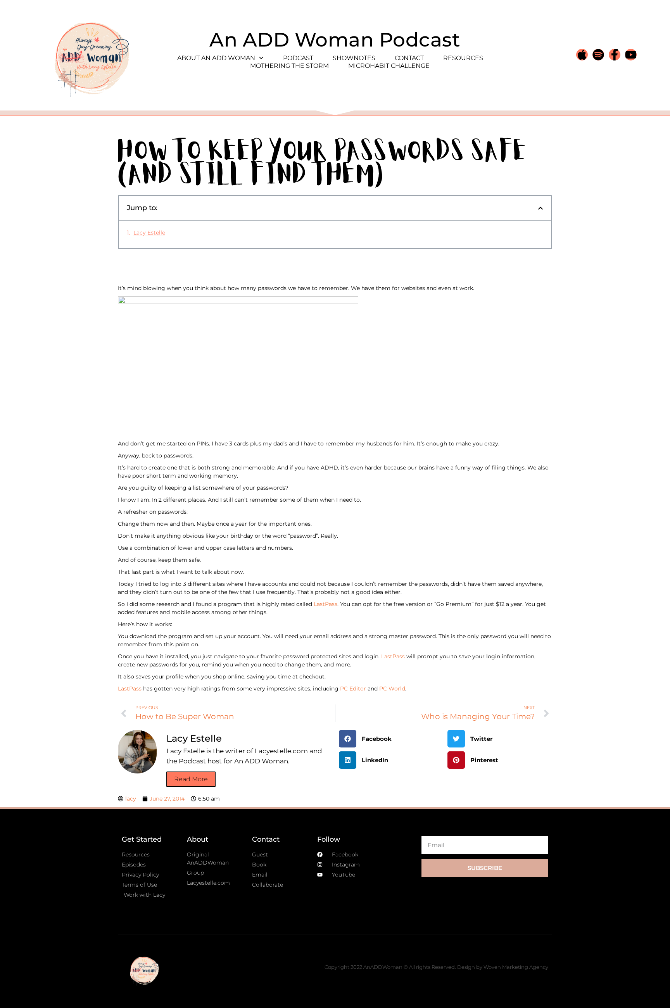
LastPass (325, 604)
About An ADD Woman (216, 58)
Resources (463, 58)
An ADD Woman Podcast (334, 40)
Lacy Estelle (149, 232)
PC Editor (354, 688)
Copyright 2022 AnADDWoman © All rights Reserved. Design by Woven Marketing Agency (436, 967)
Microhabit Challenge (389, 65)
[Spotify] (598, 54)
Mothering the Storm (289, 65)
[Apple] (582, 54)
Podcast (298, 58)
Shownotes (354, 58)
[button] (540, 208)
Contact (409, 58)
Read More (191, 779)
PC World (392, 688)
